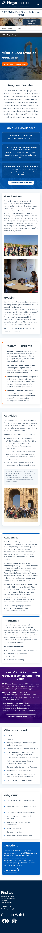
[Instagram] (9, 921)
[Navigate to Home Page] (16, 4)
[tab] (8, 28)
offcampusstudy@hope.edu (11, 909)
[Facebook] (4, 921)
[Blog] (14, 921)
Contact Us (11, 870)
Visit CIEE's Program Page (14, 64)
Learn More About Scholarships (21, 716)
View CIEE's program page (14, 328)
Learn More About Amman (21, 183)
